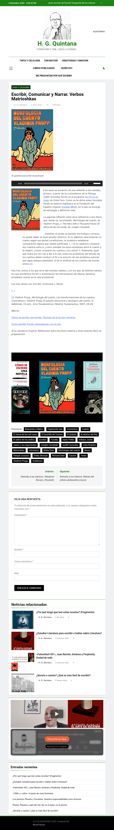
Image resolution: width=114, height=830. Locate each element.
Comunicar (72, 429)
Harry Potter (68, 439)
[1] (31, 263)
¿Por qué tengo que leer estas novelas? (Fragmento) (65, 612)
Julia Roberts (89, 445)
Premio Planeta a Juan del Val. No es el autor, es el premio (40, 805)
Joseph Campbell (49, 445)
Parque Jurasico (21, 455)
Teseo (83, 455)
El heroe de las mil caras (25, 434)
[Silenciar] (91, 183)
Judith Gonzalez (70, 445)
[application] (57, 183)
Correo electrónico (24, 561)
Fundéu (54, 439)
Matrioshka (18, 450)
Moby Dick (49, 450)
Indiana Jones (86, 439)
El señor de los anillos (24, 439)
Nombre (19, 549)
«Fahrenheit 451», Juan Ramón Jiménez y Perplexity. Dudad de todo (44, 787)
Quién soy (66, 68)
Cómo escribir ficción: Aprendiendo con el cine (36, 324)
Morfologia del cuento (69, 450)
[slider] (97, 183)
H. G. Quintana (57, 43)
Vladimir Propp (20, 461)
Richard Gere (58, 455)
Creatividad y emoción (75, 60)
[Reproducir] (15, 183)
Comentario (20, 515)
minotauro (34, 450)
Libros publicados (44, 68)
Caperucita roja (55, 429)
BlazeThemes (39, 824)
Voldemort (37, 461)
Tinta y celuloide (30, 60)
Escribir (42, 439)
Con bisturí (51, 60)
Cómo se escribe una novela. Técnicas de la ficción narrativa (43, 317)
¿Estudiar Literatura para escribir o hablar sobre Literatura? (69, 633)
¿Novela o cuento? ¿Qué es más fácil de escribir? (63, 675)
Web (16, 573)
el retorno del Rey (89, 434)
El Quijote (71, 434)
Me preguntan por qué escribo (54, 75)
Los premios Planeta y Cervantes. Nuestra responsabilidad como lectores (47, 799)
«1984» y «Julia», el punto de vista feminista (33, 793)
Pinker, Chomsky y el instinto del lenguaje (76, 3)
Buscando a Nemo (34, 429)
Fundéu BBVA (69, 207)
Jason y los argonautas (24, 445)
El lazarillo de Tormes (52, 434)
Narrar (87, 450)
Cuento (85, 429)
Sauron (72, 455)
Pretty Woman (41, 455)
